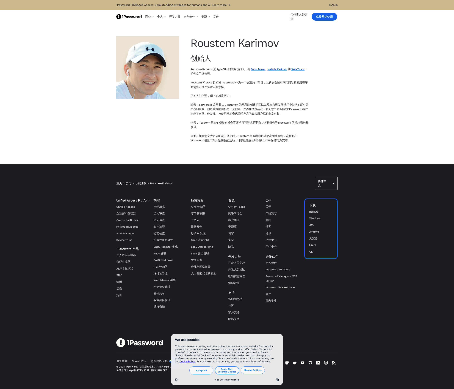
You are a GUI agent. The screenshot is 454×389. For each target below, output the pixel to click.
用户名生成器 (124, 268)
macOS (313, 212)
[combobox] (326, 183)
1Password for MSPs (278, 269)
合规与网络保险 (201, 267)
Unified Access (125, 207)
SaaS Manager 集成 (166, 247)
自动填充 (159, 207)
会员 (268, 294)
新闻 (268, 220)
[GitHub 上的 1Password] (310, 362)
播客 (268, 226)
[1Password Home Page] (129, 16)
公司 (128, 183)
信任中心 (271, 247)
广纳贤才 (271, 213)
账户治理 (159, 226)
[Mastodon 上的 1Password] (287, 362)
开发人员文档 (236, 263)
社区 (231, 306)
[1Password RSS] (334, 362)
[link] (324, 17)
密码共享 (159, 293)
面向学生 (271, 301)
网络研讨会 (235, 213)
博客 (231, 233)
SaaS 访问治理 (200, 240)
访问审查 (159, 213)
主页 (119, 183)
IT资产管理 (160, 267)
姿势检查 (159, 233)
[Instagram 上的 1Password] (326, 362)
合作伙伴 (271, 263)
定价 (119, 295)
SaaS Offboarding (202, 247)
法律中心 (271, 240)
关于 (268, 207)
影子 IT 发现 (198, 233)
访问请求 (159, 220)
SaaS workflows (163, 260)
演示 (119, 282)
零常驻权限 (198, 213)
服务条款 (122, 361)
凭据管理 (196, 260)
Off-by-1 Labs (236, 207)
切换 (119, 288)
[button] (326, 183)
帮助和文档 (235, 299)
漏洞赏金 (233, 283)
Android (314, 231)
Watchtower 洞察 (164, 280)
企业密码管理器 (126, 213)
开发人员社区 (236, 269)
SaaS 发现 (160, 253)
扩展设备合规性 (163, 240)
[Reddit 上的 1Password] (295, 362)
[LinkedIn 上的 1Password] (318, 362)
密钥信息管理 (162, 287)
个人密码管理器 (126, 255)
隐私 (231, 247)
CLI (311, 252)
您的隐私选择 (159, 361)
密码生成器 (123, 262)
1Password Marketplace (280, 287)
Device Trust (124, 240)
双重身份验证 (162, 300)
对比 (119, 275)
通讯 (268, 233)
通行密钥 (159, 307)
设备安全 (196, 226)
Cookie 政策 (139, 361)
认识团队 (140, 183)
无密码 (195, 220)
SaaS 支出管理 (200, 253)
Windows (315, 218)
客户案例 (233, 220)
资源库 (232, 226)
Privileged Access (127, 226)
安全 (231, 240)
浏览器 (313, 238)
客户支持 (233, 312)
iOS (311, 225)
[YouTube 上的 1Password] (302, 362)
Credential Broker (127, 220)
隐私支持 (233, 319)
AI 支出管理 (198, 207)
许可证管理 (160, 273)
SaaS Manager (125, 233)
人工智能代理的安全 (203, 273)
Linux (312, 245)
